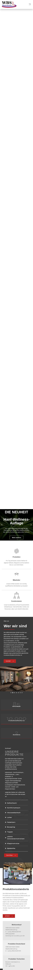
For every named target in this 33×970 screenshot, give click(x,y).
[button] (29, 4)
